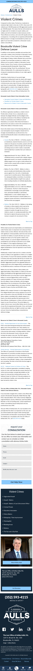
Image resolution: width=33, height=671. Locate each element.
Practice (23, 669)
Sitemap (26, 661)
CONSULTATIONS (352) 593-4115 (16, 1)
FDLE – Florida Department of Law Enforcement (14, 323)
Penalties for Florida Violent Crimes (14, 101)
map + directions (9, 643)
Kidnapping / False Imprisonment (13, 517)
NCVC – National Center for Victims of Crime (13, 366)
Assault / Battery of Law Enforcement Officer (16, 503)
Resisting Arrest (8, 524)
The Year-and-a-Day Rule (11, 531)
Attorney (10, 669)
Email (4, 457)
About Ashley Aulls (26, 658)
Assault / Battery (8, 500)
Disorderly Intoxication (10, 510)
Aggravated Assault (9, 496)
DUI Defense (16, 658)
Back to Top (29, 221)
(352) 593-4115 (13, 89)
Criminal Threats (8, 507)
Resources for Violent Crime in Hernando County (17, 103)
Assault (6, 140)
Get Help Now (16, 482)
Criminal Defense (6, 658)
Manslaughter (8, 521)
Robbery (6, 204)
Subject (5, 463)
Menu (3, 669)
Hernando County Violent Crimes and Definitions (17, 99)
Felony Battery (8, 514)
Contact (29, 669)
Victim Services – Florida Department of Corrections (15, 349)
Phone (5, 452)
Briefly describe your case (10, 469)
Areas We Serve (16, 661)
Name (4, 446)
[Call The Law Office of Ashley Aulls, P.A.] (16, 668)
